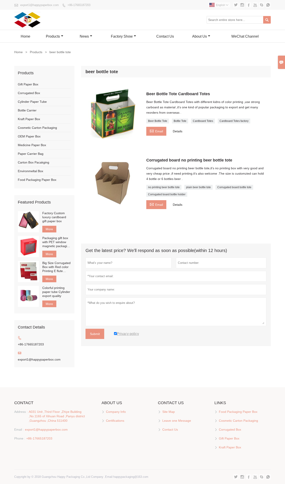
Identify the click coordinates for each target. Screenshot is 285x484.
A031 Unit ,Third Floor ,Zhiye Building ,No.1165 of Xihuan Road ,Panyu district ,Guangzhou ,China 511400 (57, 416)
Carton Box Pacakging (33, 162)
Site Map (168, 411)
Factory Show (122, 36)
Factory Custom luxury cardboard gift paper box (54, 217)
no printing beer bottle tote (164, 187)
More (49, 229)
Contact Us (165, 36)
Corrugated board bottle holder (166, 194)
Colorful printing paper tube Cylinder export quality (56, 292)
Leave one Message (176, 420)
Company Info (116, 411)
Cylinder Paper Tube (32, 101)
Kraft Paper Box (29, 119)
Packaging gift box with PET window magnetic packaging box (56, 242)
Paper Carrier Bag (30, 153)
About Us (199, 36)
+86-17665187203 (78, 5)
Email (156, 130)
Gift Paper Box (28, 84)
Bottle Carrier (27, 110)
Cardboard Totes (203, 121)
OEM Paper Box (29, 136)
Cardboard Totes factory (234, 121)
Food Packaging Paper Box (37, 180)
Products (53, 36)
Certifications (115, 420)
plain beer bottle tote (198, 187)
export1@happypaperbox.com (39, 5)
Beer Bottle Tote (157, 121)
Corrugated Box (29, 93)
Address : (21, 411)
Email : (19, 429)
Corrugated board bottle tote (234, 187)
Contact (23, 403)
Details (177, 131)
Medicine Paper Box (32, 145)
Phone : (19, 438)
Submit (95, 334)
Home (25, 36)
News (84, 36)
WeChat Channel (245, 36)
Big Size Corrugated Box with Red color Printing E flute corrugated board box (56, 267)
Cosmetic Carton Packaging (37, 127)
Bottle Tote (180, 121)
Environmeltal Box (30, 171)
